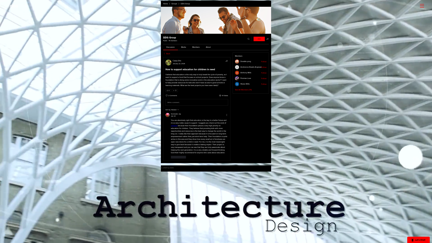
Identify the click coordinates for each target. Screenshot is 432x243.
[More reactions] (175, 90)
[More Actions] (226, 115)
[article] (196, 109)
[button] (422, 6)
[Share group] (267, 38)
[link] (170, 47)
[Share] (226, 61)
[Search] (248, 39)
